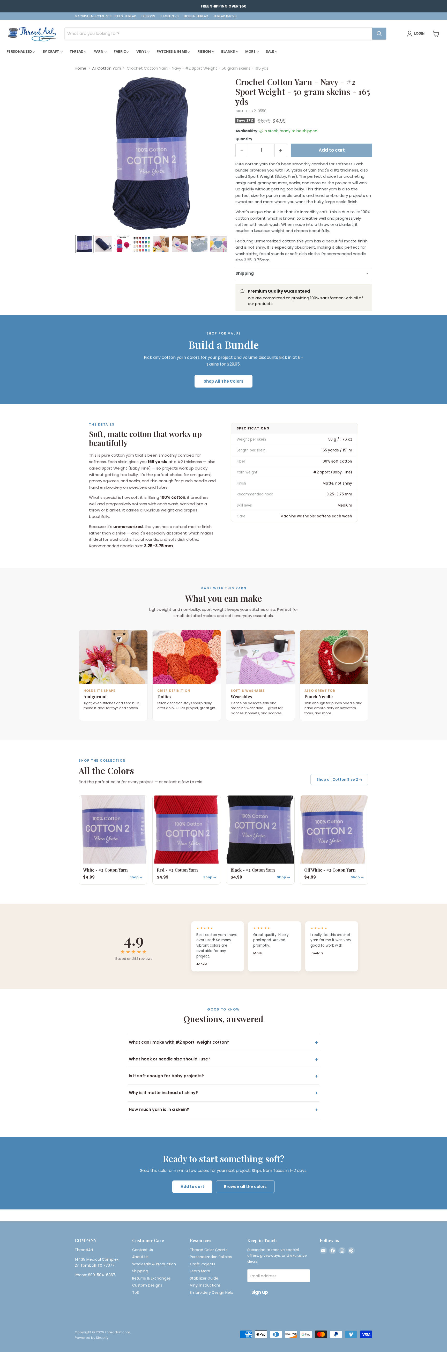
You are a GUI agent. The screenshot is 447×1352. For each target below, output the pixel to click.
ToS (135, 1292)
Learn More (200, 1271)
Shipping (140, 1271)
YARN (99, 51)
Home (80, 68)
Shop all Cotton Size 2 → (339, 779)
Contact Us (142, 1249)
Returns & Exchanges (151, 1278)
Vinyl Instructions (205, 1285)
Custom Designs (147, 1285)
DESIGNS (148, 16)
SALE (270, 51)
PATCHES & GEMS (172, 51)
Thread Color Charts (208, 1249)
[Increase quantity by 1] (281, 150)
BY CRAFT (51, 51)
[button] (84, 244)
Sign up (259, 1292)
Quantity (243, 139)
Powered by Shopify (91, 1337)
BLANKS (228, 51)
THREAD (77, 51)
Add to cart (192, 1186)
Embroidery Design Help (211, 1292)
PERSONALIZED (19, 51)
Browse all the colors (245, 1186)
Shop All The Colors (223, 381)
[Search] (379, 34)
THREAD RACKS (225, 16)
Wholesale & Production (154, 1264)
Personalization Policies (211, 1256)
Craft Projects (202, 1264)
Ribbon (204, 51)
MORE (250, 51)
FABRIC (120, 51)
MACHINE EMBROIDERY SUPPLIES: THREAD (105, 16)
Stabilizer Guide (204, 1278)
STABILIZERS (169, 16)
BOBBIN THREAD (196, 16)
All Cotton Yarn (106, 68)
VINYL (141, 51)
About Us (140, 1256)
